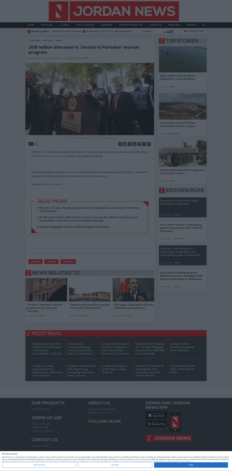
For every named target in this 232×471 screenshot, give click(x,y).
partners (12, 457)
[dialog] (116, 461)
